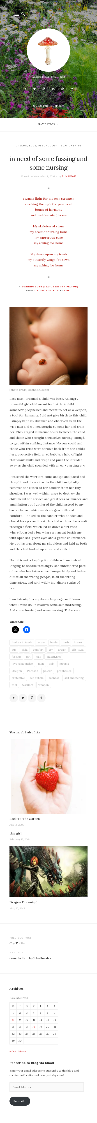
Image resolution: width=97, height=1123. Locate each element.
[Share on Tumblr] (41, 698)
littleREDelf (69, 176)
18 (33, 1026)
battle (54, 642)
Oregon (17, 670)
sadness (54, 677)
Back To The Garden (24, 819)
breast (78, 642)
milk (51, 663)
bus (14, 649)
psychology (47, 145)
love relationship (22, 663)
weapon (43, 684)
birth (66, 642)
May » (22, 1051)
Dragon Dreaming (23, 902)
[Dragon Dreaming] (48, 871)
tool (14, 684)
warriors (27, 684)
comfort (38, 649)
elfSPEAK (78, 649)
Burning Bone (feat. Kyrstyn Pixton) (50, 286)
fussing (16, 656)
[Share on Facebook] (13, 698)
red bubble (37, 677)
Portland (32, 670)
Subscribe (20, 1101)
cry (51, 649)
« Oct (12, 1051)
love (33, 145)
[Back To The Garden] (48, 776)
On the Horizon (47, 290)
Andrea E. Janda (22, 642)
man (41, 663)
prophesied (64, 670)
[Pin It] (32, 698)
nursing (64, 663)
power (47, 670)
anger (41, 642)
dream (62, 649)
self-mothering (74, 677)
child (24, 649)
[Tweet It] (23, 698)
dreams (21, 145)
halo (38, 656)
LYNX (67, 290)
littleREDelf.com (53, 105)
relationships (70, 145)
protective (18, 677)
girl (28, 656)
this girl (15, 833)
